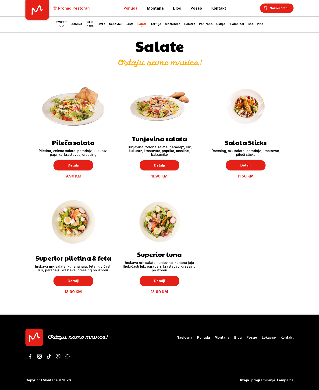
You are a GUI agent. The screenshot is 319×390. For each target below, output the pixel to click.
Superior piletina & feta (73, 257)
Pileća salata (73, 142)
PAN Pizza (90, 24)
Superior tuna (159, 254)
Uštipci (221, 24)
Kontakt (218, 8)
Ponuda (203, 337)
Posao (196, 8)
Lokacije (269, 337)
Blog (177, 8)
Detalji (73, 165)
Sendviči (115, 24)
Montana (155, 8)
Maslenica (173, 24)
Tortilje (155, 24)
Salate (142, 24)
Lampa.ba (285, 380)
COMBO (76, 24)
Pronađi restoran (74, 8)
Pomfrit (189, 24)
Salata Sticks (246, 142)
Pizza (101, 24)
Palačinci (237, 24)
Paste (129, 24)
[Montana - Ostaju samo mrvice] (30, 356)
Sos (250, 24)
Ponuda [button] (131, 8)
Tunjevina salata (159, 138)
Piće (260, 24)
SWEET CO (61, 24)
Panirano (206, 24)
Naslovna (184, 337)
